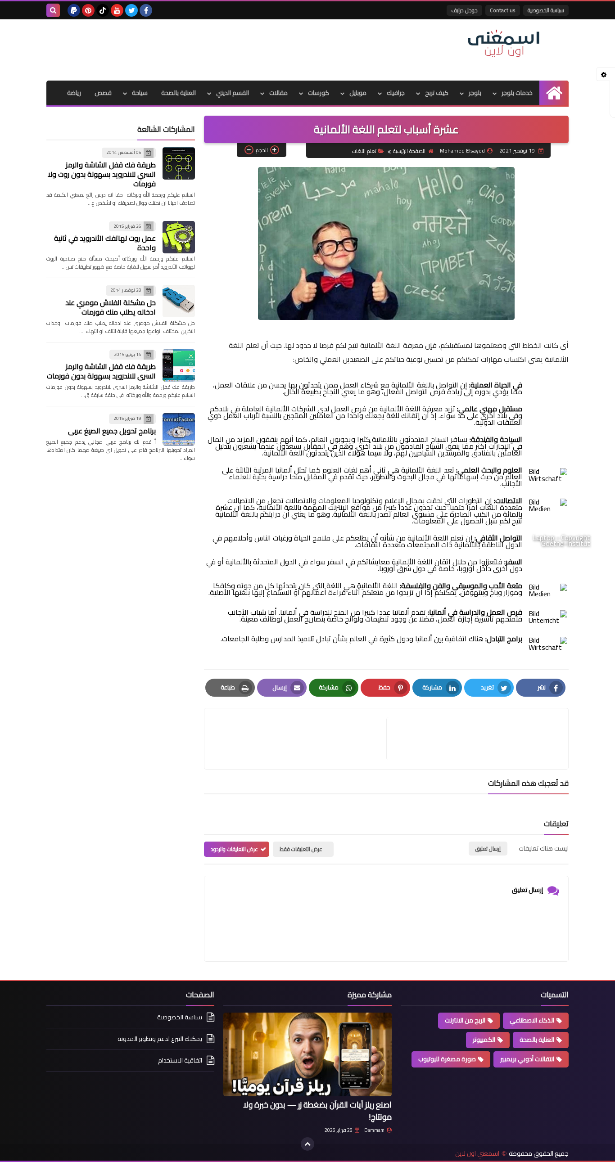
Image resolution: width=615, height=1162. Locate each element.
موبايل (357, 93)
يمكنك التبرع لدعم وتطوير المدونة (160, 1039)
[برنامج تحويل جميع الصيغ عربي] (179, 429)
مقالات (278, 93)
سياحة (140, 93)
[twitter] (131, 10)
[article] (299, 738)
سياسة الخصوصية (546, 10)
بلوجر (475, 93)
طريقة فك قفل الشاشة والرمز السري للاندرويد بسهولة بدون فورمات (101, 371)
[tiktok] (102, 10)
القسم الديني (232, 93)
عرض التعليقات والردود (234, 849)
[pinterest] (88, 10)
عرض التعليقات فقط (301, 849)
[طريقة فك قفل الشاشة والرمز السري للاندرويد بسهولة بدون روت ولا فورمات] (179, 163)
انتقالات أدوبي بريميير (527, 1059)
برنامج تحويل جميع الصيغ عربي (112, 430)
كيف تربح (436, 93)
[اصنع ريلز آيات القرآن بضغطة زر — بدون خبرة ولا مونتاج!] (307, 1055)
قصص (103, 93)
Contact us (503, 10)
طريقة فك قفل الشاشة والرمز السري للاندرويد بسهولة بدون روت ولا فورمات (102, 174)
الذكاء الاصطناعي (532, 1020)
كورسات (318, 93)
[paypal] (74, 10)
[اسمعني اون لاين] (503, 43)
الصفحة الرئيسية (409, 151)
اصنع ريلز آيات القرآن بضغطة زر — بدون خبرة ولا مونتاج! (317, 1110)
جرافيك (396, 93)
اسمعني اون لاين (477, 1153)
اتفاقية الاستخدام (180, 1060)
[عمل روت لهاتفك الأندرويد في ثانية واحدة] (179, 237)
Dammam (374, 1130)
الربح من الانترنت (465, 1020)
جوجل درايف (464, 10)
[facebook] (146, 10)
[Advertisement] (210, 48)
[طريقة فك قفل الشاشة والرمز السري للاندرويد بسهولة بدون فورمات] (179, 365)
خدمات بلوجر (517, 93)
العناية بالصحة (178, 93)
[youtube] (117, 10)
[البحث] (53, 10)
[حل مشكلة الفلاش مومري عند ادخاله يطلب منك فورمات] (179, 301)
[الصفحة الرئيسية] (554, 93)
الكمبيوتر (484, 1039)
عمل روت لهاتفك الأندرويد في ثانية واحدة (105, 242)
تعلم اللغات (364, 151)
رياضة (74, 93)
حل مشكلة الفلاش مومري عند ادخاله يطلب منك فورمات (110, 307)
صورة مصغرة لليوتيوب (447, 1059)
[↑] (307, 1144)
